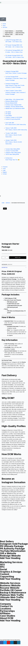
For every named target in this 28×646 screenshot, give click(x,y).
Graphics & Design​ (10, 571)
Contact (5, 174)
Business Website (10, 585)
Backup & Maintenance (13, 592)
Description (4, 267)
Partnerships (7, 611)
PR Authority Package (12, 548)
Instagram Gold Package (14, 543)
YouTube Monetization (12, 550)
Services (5, 27)
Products (5, 166)
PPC (2, 566)
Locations (5, 608)
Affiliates (5, 613)
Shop (4, 25)
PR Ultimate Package (12, 546)
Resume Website (9, 587)
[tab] (8, 31)
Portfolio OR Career (11, 590)
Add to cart (17, 257)
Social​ (3, 569)
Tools (4, 168)
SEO (2, 564)
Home (4, 23)
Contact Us (6, 606)
